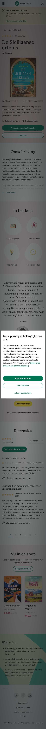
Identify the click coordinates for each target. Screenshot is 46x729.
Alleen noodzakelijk (23, 393)
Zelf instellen (23, 385)
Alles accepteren (23, 378)
